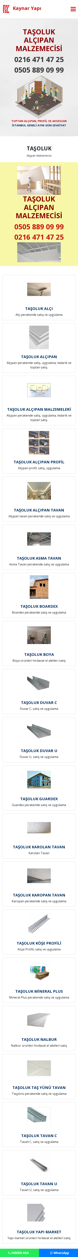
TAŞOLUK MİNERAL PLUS (39, 991)
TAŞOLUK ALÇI (39, 308)
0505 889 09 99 (39, 70)
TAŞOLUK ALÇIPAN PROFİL (39, 461)
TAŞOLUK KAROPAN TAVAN (39, 895)
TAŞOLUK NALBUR (39, 1039)
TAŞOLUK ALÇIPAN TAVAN (39, 510)
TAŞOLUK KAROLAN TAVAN (39, 846)
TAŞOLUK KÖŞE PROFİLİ (39, 943)
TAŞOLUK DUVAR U (39, 750)
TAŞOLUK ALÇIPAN (39, 356)
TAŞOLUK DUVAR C (39, 702)
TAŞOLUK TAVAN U (39, 1183)
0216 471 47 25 (39, 59)
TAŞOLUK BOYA (39, 654)
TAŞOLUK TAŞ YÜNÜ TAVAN (39, 1087)
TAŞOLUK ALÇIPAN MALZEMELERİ (39, 409)
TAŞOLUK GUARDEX (39, 798)
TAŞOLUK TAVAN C (39, 1135)
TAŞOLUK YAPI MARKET (39, 1231)
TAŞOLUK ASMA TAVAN (39, 558)
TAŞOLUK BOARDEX (39, 606)
